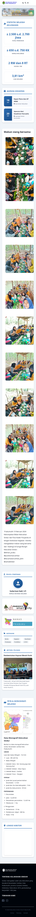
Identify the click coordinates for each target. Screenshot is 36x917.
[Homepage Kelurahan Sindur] (9, 2)
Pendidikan (17, 642)
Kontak (26, 913)
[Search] (25, 3)
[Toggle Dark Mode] (23, 3)
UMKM (26, 642)
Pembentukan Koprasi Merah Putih (18, 655)
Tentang (18, 913)
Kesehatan (28, 639)
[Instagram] (7, 901)
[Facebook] (3, 901)
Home (12, 913)
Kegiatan (16, 639)
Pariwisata (8, 642)
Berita (6, 639)
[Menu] (28, 3)
